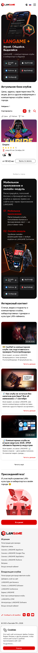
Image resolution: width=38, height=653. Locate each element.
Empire (6, 144)
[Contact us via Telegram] (28, 614)
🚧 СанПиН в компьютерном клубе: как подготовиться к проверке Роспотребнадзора (17, 349)
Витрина (4, 563)
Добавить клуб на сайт (9, 579)
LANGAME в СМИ (7, 599)
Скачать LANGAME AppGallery (12, 556)
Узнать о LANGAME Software (12, 585)
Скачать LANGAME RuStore (11, 560)
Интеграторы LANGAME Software (14, 602)
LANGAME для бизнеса (10, 582)
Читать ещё (19, 464)
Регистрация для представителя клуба (15, 575)
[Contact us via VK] (24, 614)
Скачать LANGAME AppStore (12, 550)
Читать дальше (29, 364)
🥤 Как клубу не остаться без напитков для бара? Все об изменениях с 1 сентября (17, 396)
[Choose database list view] (24, 111)
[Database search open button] (35, 111)
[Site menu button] (35, 5)
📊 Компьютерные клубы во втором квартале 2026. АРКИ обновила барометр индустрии (18, 442)
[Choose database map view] (29, 111)
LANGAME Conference (9, 589)
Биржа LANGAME (7, 592)
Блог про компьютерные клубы (13, 596)
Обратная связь (7, 546)
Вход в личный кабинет (10, 566)
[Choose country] (26, 5)
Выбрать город (19, 174)
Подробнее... (8, 644)
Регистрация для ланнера (10, 543)
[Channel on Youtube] (32, 614)
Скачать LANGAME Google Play (13, 553)
